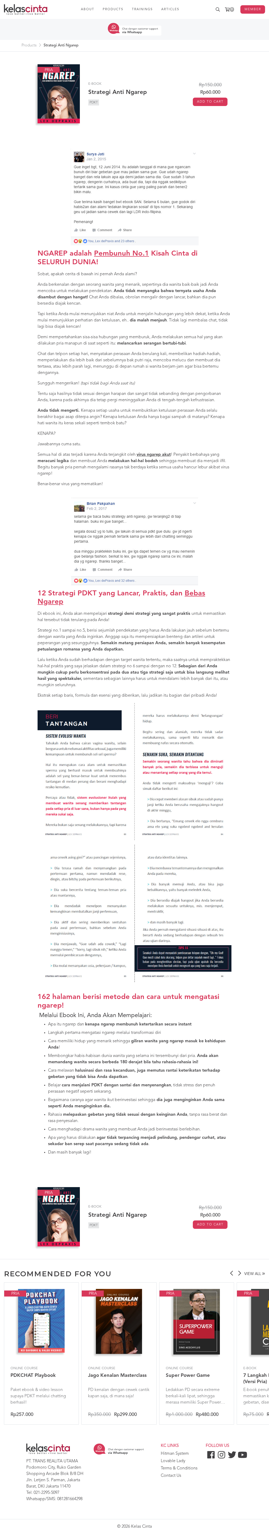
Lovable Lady (173, 1461)
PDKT (94, 102)
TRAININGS (142, 9)
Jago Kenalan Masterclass (117, 1375)
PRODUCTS (113, 9)
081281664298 (69, 1499)
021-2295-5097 (46, 1493)
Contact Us (171, 1476)
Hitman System (175, 1454)
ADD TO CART (210, 101)
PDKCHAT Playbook (33, 1375)
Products (29, 45)
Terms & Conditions (179, 1468)
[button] (231, 1274)
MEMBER (253, 9)
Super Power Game (188, 1375)
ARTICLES (170, 9)
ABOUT (87, 9)
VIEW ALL (253, 1274)
